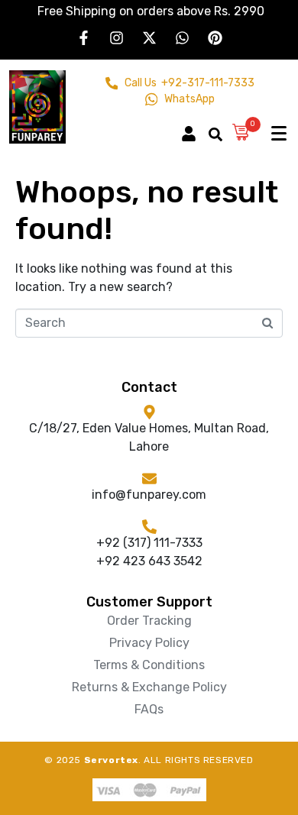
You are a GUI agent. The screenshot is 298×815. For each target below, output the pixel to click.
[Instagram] (116, 37)
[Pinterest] (214, 37)
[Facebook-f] (83, 37)
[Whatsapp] (181, 37)
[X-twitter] (149, 37)
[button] (194, 127)
